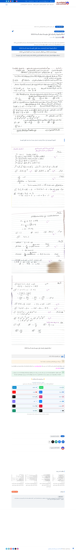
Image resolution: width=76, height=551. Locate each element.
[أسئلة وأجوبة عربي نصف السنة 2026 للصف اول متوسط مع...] (59, 477)
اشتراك (14, 392)
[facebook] (12, 1)
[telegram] (6, 1)
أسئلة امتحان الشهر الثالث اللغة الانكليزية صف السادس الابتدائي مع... (42, 26)
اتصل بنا (36, 1)
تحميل (14, 410)
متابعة (41, 392)
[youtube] (10, 1)
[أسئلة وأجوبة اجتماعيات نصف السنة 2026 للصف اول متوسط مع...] (45, 477)
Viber (26, 1)
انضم (40, 401)
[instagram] (17, 1)
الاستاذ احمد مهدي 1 (59, 37)
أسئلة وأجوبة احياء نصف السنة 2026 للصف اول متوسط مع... (18, 484)
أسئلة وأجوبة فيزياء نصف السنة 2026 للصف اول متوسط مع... (31, 484)
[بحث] (6, 4)
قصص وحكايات (36, 4)
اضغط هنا (62, 368)
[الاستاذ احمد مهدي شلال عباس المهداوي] (62, 3)
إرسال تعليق (60, 496)
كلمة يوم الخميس (23, 4)
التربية (48, 4)
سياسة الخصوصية (31, 1)
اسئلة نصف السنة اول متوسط (59, 31)
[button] (59, 441)
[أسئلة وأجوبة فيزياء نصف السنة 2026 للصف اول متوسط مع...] (31, 477)
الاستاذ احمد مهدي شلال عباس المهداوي (55, 548)
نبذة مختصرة (30, 4)
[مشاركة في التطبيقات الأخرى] (49, 441)
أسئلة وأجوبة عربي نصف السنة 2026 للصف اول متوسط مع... (58, 484)
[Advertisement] (38, 16)
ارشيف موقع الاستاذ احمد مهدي (44, 1)
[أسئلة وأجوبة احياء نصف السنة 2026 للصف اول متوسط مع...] (18, 477)
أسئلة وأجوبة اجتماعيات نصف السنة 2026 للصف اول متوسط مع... (45, 485)
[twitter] (14, 1)
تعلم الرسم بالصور (42, 4)
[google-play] (8, 1)
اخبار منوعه (52, 4)
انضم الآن (41, 387)
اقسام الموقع (52, 1)
